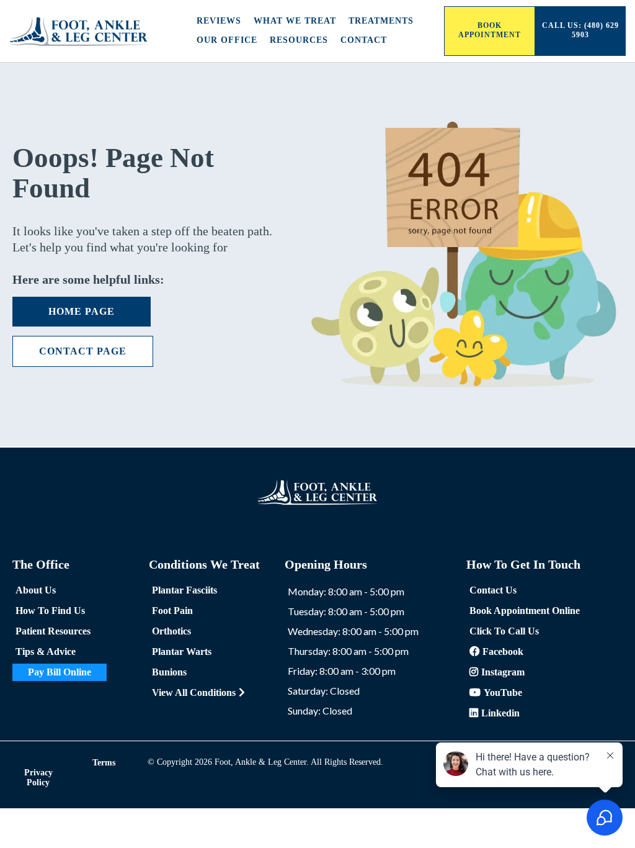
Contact (363, 40)
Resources (299, 40)
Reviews (219, 20)
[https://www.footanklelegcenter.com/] (78, 31)
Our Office (227, 40)
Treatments (381, 20)
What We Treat (295, 20)
